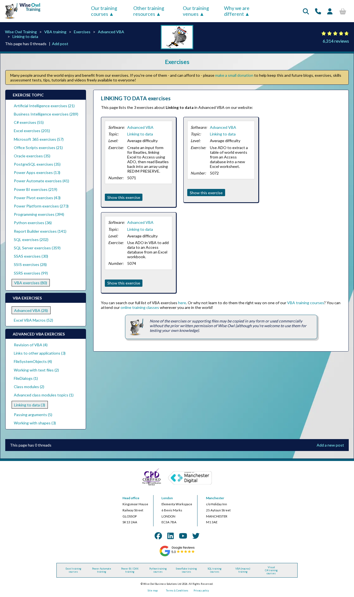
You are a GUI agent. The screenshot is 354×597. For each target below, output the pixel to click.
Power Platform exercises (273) (41, 206)
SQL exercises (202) (31, 239)
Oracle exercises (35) (32, 155)
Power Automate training (101, 570)
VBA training (55, 31)
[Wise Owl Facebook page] (158, 535)
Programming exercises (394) (39, 214)
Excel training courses (73, 570)
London (167, 498)
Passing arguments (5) (33, 414)
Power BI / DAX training (130, 570)
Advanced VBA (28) (31, 310)
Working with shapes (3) (35, 423)
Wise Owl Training (21, 31)
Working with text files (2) (36, 370)
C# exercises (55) (29, 122)
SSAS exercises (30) (31, 256)
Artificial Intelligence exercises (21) (44, 105)
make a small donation (234, 75)
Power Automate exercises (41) (41, 180)
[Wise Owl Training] (21, 19)
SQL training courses (215, 570)
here (182, 302)
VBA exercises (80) (30, 282)
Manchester (215, 498)
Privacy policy (201, 590)
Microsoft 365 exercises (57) (39, 139)
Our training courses (104, 11)
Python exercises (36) (33, 222)
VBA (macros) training (242, 570)
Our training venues (196, 11)
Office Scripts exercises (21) (38, 147)
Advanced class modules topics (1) (44, 395)
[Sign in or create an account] (329, 11)
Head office (131, 498)
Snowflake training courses (186, 570)
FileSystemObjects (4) (33, 361)
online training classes (140, 307)
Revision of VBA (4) (31, 344)
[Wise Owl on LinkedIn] (170, 535)
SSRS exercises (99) (31, 273)
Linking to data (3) (29, 405)
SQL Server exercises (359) (37, 247)
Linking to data (25, 36)
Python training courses (158, 570)
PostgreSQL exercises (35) (37, 164)
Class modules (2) (29, 386)
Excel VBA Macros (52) (33, 320)
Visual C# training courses (271, 570)
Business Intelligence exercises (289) (46, 114)
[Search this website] (306, 11)
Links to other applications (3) (40, 353)
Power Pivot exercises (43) (37, 197)
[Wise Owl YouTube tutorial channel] (183, 535)
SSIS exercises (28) (30, 264)
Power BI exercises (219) (35, 189)
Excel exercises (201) (32, 130)
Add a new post (330, 445)
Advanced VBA (111, 31)
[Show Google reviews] (177, 555)
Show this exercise (123, 197)
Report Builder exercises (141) (40, 231)
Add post (60, 43)
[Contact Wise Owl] (318, 11)
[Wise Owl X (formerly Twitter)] (195, 535)
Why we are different (236, 11)
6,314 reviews (336, 40)
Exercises (82, 31)
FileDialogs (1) (26, 378)
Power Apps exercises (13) (37, 172)
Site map (153, 590)
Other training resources (148, 11)
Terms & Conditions (177, 590)
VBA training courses (305, 302)
